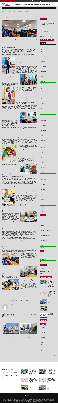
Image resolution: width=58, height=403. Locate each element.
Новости (8, 11)
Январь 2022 (43, 182)
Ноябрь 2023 (43, 127)
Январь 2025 (43, 93)
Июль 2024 (43, 108)
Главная (17, 4)
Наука (42, 232)
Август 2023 (43, 135)
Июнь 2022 (43, 169)
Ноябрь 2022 (43, 157)
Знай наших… (43, 225)
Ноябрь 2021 (43, 187)
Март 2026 (43, 59)
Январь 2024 (43, 123)
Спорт (42, 245)
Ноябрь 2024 (43, 98)
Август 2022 (43, 164)
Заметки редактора (44, 223)
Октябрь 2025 (43, 71)
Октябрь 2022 (43, 159)
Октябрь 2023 (43, 130)
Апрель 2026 (43, 56)
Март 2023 (43, 147)
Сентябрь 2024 (43, 103)
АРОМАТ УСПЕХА (43, 33)
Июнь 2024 (43, 110)
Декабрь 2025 (43, 66)
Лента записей (42, 256)
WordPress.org (42, 261)
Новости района (44, 240)
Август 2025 (43, 76)
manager (7, 17)
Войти (41, 254)
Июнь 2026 (43, 51)
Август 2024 (43, 105)
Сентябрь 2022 (43, 162)
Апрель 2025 (43, 86)
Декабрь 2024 (43, 96)
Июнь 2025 (43, 81)
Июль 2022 (43, 167)
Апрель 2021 (43, 204)
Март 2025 (43, 88)
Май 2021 (42, 201)
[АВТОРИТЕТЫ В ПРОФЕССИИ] (43, 315)
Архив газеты (46, 4)
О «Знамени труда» (27, 4)
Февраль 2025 (43, 91)
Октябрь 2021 (43, 189)
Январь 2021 (43, 211)
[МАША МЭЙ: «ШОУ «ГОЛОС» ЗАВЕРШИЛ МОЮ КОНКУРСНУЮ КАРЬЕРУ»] (43, 293)
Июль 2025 (43, 78)
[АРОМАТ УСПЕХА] (43, 308)
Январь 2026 (43, 64)
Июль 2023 (43, 137)
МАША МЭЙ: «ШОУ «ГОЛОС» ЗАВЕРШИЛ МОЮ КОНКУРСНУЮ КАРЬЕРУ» (46, 28)
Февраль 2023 (43, 150)
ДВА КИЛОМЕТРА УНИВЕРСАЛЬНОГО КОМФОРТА (33, 1)
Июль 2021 (43, 196)
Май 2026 (42, 54)
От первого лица (44, 242)
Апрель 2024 (43, 115)
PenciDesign (20, 399)
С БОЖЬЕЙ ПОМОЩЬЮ (11, 335)
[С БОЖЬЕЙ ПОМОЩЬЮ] (11, 328)
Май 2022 (42, 172)
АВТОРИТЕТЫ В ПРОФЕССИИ (45, 36)
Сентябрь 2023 (43, 132)
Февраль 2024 (43, 120)
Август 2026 (43, 46)
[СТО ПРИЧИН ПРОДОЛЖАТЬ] (28, 328)
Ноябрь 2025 (43, 68)
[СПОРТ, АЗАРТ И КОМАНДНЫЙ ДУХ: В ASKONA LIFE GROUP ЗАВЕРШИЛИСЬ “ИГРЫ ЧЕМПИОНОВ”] (43, 282)
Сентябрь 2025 (43, 73)
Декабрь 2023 (43, 125)
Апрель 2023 (43, 145)
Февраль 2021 (43, 209)
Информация (43, 228)
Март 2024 (43, 118)
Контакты (37, 4)
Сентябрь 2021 (43, 191)
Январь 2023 (43, 152)
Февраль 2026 (43, 61)
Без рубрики (43, 220)
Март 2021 (43, 206)
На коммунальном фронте (45, 230)
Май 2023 (42, 142)
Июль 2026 (43, 49)
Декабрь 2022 (43, 155)
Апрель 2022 (43, 174)
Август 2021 (43, 194)
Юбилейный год (44, 247)
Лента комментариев (43, 259)
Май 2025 (42, 83)
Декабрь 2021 (43, 184)
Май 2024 (42, 113)
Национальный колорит (45, 235)
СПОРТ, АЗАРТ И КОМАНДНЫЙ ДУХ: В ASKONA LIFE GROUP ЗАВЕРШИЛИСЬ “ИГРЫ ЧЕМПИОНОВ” (47, 23)
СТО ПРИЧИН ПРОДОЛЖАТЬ (28, 335)
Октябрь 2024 (43, 100)
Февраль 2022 (43, 179)
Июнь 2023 (43, 140)
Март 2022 (43, 177)
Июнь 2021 (43, 199)
